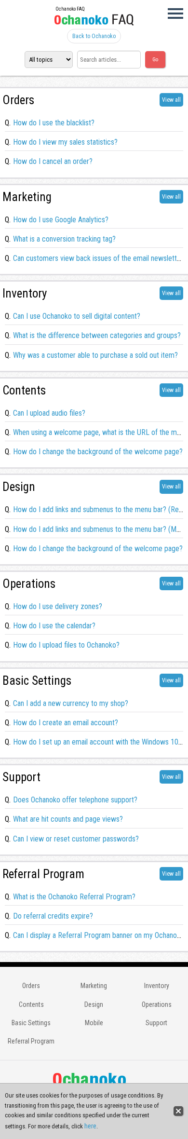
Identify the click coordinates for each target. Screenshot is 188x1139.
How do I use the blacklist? (53, 122)
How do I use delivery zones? (57, 606)
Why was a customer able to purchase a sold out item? (95, 355)
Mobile (94, 1023)
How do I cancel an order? (53, 161)
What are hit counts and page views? (68, 819)
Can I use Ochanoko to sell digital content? (76, 316)
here (90, 1126)
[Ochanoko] (94, 22)
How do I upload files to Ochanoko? (66, 645)
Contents (31, 1004)
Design (93, 1004)
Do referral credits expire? (53, 916)
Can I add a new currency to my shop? (70, 703)
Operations (157, 1004)
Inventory (156, 986)
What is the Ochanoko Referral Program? (74, 896)
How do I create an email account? (65, 722)
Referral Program (31, 1041)
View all (171, 99)
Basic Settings (31, 1023)
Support (156, 1023)
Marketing (94, 986)
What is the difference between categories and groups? (97, 335)
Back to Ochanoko (94, 36)
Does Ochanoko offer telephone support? (75, 799)
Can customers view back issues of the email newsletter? (100, 258)
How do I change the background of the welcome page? (98, 451)
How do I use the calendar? (54, 625)
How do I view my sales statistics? (65, 142)
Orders (31, 986)
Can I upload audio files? (49, 413)
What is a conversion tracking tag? (64, 239)
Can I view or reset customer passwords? (76, 838)
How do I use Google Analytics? (60, 219)
